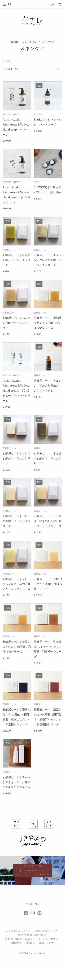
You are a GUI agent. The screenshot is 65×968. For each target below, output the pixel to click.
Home (14, 41)
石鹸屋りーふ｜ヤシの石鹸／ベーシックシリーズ (16, 458)
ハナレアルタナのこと (18, 931)
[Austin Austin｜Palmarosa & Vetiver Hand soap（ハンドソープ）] (17, 95)
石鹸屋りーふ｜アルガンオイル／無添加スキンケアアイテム (48, 385)
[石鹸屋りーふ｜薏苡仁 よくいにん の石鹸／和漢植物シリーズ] (17, 617)
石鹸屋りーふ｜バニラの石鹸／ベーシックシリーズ (16, 322)
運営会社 (16, 942)
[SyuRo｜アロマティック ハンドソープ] (48, 95)
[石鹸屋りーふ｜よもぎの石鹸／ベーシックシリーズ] (48, 429)
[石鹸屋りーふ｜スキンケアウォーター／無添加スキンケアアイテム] (17, 753)
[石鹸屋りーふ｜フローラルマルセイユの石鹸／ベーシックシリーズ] (17, 555)
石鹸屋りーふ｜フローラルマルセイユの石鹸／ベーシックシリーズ (16, 584)
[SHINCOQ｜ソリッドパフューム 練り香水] (48, 163)
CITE (36, 182)
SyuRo (38, 114)
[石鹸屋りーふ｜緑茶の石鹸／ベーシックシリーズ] (17, 231)
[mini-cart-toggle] (59, 4)
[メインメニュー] (4, 4)
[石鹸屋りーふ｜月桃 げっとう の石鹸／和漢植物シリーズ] (48, 555)
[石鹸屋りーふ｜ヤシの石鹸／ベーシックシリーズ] (17, 429)
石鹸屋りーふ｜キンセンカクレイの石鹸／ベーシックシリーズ (48, 260)
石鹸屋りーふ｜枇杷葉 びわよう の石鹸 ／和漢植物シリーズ (48, 322)
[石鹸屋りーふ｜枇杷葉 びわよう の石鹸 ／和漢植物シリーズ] (48, 294)
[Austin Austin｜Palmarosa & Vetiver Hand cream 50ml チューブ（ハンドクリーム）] (17, 356)
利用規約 (30, 942)
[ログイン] (53, 4)
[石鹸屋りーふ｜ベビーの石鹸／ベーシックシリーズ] (17, 492)
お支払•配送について (45, 931)
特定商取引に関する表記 (18, 938)
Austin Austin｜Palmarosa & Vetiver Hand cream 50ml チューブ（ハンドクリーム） (17, 390)
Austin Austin (12, 114)
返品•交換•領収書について (32, 935)
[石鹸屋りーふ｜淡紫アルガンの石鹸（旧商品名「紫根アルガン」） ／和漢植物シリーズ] (48, 685)
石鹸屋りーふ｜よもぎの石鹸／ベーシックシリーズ (48, 458)
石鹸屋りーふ (9, 250)
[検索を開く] (10, 4)
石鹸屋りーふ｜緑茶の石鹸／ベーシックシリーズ (16, 260)
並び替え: (7, 61)
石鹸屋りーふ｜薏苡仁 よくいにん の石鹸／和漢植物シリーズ (17, 646)
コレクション (30, 41)
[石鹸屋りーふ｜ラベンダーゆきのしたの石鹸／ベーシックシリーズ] (48, 492)
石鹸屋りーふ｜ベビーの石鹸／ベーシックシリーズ (16, 521)
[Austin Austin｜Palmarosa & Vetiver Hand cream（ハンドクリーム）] (17, 163)
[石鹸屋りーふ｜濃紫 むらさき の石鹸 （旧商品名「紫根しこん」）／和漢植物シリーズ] (17, 685)
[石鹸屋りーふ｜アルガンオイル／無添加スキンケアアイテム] (48, 356)
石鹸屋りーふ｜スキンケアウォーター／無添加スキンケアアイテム (16, 782)
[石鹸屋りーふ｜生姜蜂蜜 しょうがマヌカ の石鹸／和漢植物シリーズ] (48, 617)
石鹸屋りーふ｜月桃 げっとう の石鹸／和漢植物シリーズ (48, 584)
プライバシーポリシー (48, 938)
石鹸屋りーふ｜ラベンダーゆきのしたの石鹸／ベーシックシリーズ (48, 521)
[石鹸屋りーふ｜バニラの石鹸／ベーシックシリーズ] (17, 294)
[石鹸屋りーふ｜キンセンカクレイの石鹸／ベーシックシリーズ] (48, 231)
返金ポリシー (46, 942)
